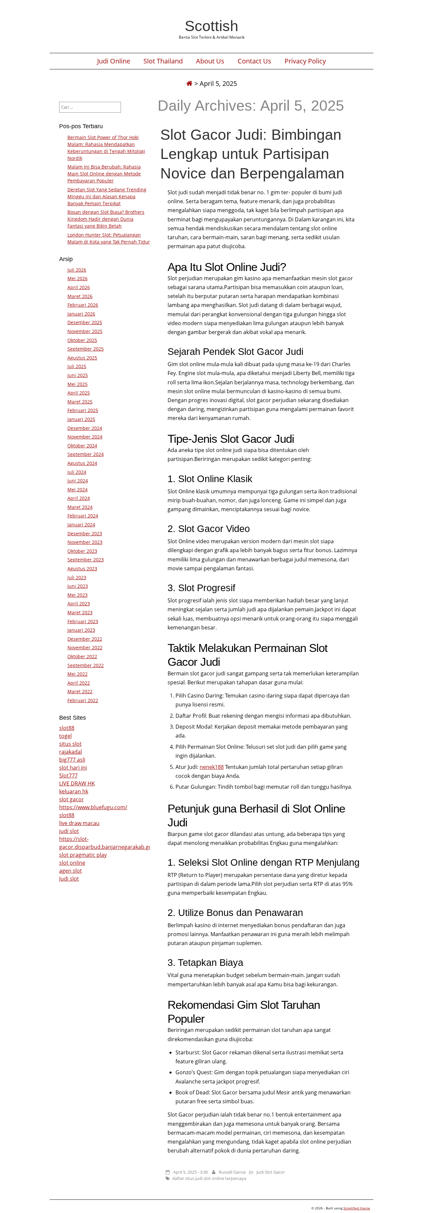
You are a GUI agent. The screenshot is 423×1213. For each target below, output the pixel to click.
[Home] (189, 83)
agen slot (70, 870)
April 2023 (78, 603)
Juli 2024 (76, 472)
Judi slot (69, 878)
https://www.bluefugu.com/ (93, 807)
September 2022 (85, 665)
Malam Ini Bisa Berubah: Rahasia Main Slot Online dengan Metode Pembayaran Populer (104, 174)
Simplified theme (356, 1208)
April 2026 (78, 287)
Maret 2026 (80, 296)
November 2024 (84, 437)
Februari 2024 (82, 515)
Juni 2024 (77, 480)
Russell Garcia (232, 1172)
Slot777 (68, 775)
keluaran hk (73, 791)
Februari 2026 (82, 305)
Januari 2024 (81, 524)
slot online (72, 862)
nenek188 (212, 767)
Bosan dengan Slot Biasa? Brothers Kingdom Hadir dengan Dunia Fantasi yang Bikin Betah (105, 219)
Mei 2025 (77, 384)
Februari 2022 (82, 700)
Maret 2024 (80, 507)
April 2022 (78, 683)
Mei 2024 (77, 489)
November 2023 (84, 542)
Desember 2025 (84, 322)
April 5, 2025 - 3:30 (190, 1172)
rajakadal (70, 751)
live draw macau (79, 823)
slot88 (66, 728)
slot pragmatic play (83, 854)
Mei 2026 (77, 278)
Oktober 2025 (82, 340)
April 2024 (78, 498)
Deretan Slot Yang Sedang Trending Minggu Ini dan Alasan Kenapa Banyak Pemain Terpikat (106, 196)
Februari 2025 (82, 410)
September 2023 (85, 559)
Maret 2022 (80, 691)
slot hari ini (73, 767)
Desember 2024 (84, 428)
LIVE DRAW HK (77, 783)
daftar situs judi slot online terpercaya (209, 1178)
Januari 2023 (81, 630)
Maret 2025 (80, 401)
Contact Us (254, 61)
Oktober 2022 (82, 656)
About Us (210, 61)
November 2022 (84, 647)
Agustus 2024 (82, 463)
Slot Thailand (163, 61)
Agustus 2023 (82, 568)
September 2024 (85, 454)
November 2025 (84, 331)
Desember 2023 (84, 533)
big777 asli (72, 759)
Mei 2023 (77, 595)
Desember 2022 (84, 639)
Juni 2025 (77, 375)
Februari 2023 (82, 621)
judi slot (69, 831)
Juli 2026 (76, 270)
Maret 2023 (80, 612)
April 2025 (78, 393)
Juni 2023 (77, 586)
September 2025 (85, 349)
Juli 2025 (76, 366)
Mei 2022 (77, 674)
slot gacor (71, 799)
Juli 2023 (76, 577)
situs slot (70, 743)
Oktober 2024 (82, 445)
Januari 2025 (81, 419)
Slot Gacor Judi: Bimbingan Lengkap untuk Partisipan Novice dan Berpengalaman (252, 153)
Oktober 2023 (82, 551)
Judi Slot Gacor (270, 1172)
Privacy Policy (305, 61)
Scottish (211, 26)
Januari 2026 (81, 314)
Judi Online (113, 61)
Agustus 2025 (82, 358)
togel (65, 735)
